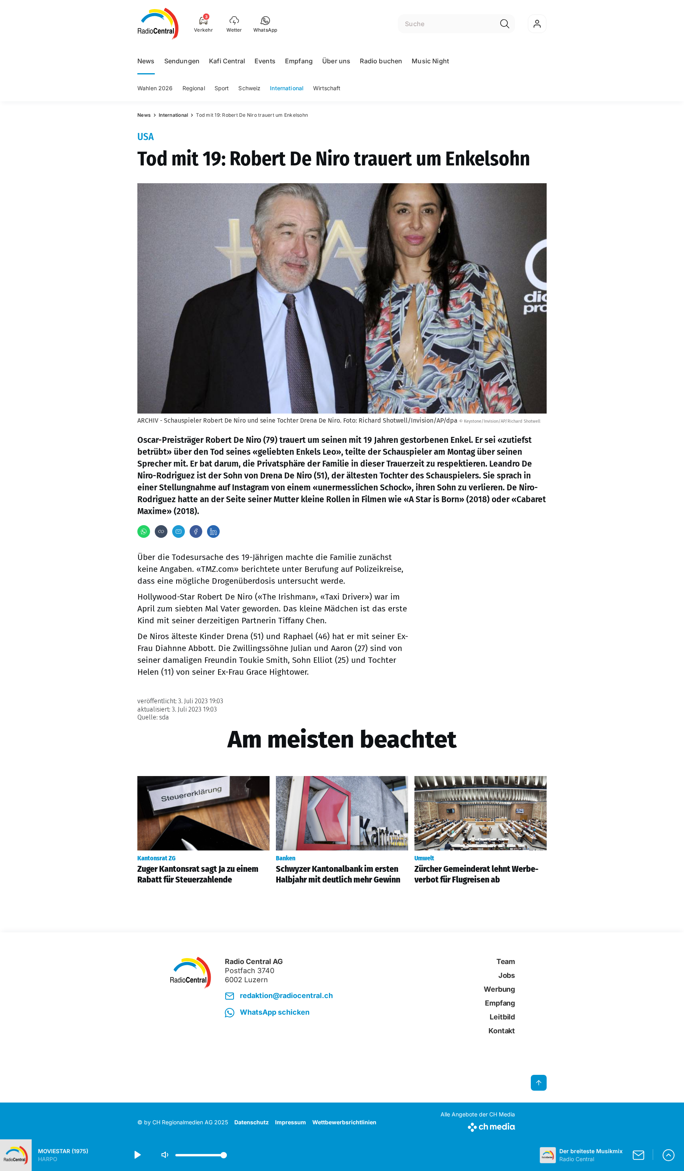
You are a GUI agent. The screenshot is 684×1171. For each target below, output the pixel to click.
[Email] (178, 531)
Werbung (499, 989)
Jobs (506, 975)
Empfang (299, 61)
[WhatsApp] (143, 531)
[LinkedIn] (213, 531)
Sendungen (182, 61)
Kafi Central (227, 61)
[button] (265, 24)
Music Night (430, 61)
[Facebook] (196, 531)
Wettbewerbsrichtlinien (344, 1122)
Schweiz (249, 88)
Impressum (290, 1122)
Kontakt (501, 1031)
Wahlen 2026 (155, 88)
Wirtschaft (326, 88)
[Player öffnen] (668, 1155)
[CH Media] (478, 1125)
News (146, 61)
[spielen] (137, 1155)
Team (505, 961)
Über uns (336, 61)
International (287, 88)
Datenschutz (251, 1122)
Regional (193, 88)
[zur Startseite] (158, 24)
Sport (222, 88)
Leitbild (502, 1017)
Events (265, 61)
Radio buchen (381, 61)
